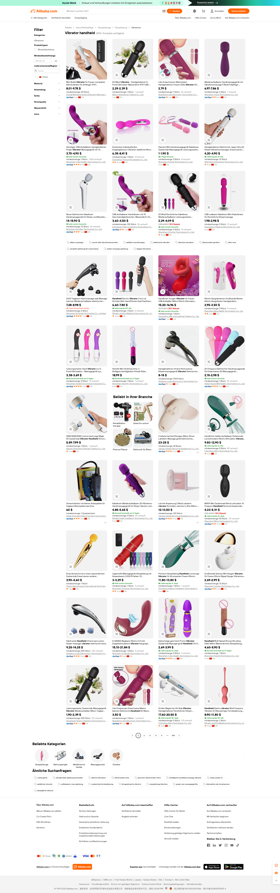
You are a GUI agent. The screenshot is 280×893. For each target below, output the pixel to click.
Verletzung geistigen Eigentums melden (182, 833)
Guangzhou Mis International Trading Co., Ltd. (178, 316)
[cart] (204, 11)
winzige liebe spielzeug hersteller (69, 778)
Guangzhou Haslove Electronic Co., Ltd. (222, 227)
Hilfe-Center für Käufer (174, 811)
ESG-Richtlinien (43, 822)
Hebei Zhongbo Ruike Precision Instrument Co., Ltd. (86, 516)
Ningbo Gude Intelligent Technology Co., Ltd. (132, 518)
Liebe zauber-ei (216, 778)
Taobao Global (149, 880)
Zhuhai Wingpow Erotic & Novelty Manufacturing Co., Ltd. (86, 94)
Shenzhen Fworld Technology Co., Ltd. (175, 162)
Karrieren (40, 827)
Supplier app (136, 867)
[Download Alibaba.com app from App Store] (212, 867)
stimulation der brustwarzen (218, 784)
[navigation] (47, 381)
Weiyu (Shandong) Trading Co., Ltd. (128, 94)
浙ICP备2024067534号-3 (214, 888)
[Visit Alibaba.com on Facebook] (208, 845)
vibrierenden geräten (211, 242)
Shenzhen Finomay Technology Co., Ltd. (130, 588)
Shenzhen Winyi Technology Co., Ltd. (221, 521)
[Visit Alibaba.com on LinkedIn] (214, 845)
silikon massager (77, 242)
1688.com (107, 880)
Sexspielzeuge (104, 27)
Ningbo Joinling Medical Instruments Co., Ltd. (132, 313)
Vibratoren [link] (136, 27)
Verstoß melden (171, 838)
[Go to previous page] (132, 735)
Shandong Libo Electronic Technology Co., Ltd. (178, 94)
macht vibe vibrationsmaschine (105, 242)
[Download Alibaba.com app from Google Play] (234, 867)
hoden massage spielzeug (117, 249)
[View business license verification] (166, 888)
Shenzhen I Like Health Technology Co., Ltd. (86, 162)
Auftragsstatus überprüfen (219, 822)
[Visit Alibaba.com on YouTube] (232, 845)
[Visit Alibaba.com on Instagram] (226, 845)
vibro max (232, 242)
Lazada (137, 880)
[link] (276, 865)
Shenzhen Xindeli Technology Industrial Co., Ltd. (86, 383)
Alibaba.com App (192, 867)
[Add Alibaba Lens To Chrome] (82, 867)
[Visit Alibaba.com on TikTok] (237, 845)
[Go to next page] (179, 735)
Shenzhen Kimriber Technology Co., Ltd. (84, 229)
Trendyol (169, 880)
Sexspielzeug (121, 27)
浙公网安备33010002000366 (187, 888)
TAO (160, 880)
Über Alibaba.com (45, 805)
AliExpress (96, 880)
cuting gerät (42, 778)
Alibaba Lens (42, 867)
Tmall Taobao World (123, 880)
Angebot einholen (130, 816)
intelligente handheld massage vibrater (185, 778)
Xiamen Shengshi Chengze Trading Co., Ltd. (85, 448)
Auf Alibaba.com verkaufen (219, 811)
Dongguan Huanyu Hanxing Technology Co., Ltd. (132, 227)
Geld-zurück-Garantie (89, 816)
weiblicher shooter (44, 784)
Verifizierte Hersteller (131, 811)
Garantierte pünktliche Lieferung (94, 822)
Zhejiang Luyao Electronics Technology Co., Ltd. (178, 381)
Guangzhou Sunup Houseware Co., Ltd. (129, 159)
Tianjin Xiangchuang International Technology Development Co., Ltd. (86, 586)
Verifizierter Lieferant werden (220, 827)
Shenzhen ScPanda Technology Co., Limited (86, 313)
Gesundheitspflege (84, 27)
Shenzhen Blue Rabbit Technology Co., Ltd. (223, 311)
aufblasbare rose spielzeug (72, 784)
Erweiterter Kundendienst (90, 827)
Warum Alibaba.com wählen (48, 811)
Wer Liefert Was (182, 880)
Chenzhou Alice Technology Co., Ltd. (221, 451)
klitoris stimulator (98, 778)
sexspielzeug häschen (159, 784)
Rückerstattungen (172, 827)
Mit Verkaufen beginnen (218, 816)
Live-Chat (168, 816)
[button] (164, 11)
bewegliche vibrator (45, 791)
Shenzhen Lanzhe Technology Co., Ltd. (221, 586)
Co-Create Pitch (43, 816)
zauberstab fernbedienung (102, 784)
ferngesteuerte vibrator (131, 784)
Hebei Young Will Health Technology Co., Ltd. (224, 383)
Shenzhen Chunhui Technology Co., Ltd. (176, 232)
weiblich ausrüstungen (135, 242)
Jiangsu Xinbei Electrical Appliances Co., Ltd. (178, 448)
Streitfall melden (171, 822)
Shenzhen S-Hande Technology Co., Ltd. (130, 653)
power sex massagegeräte (187, 784)
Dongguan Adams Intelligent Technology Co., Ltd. (178, 588)
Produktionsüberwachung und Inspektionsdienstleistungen (93, 834)
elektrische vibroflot (161, 242)
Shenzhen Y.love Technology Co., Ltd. (221, 94)
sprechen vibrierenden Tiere (149, 778)
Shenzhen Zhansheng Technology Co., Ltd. (223, 162)
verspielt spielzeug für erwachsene (84, 249)
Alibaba (68, 27)
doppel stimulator (143, 249)
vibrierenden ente (121, 778)
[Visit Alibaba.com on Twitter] (220, 845)
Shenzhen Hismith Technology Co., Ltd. (130, 383)
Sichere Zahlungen (87, 811)
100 (173, 735)
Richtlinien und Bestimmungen (93, 841)
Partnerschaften (214, 833)
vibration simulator (186, 242)
